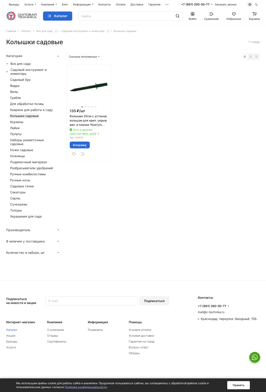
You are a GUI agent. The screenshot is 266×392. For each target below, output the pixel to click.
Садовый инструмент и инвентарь (29, 72)
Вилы (14, 92)
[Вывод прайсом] (256, 57)
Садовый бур (20, 80)
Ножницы (17, 156)
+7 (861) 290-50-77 (195, 4)
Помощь (135, 322)
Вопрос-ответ (139, 347)
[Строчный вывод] (251, 57)
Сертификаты (56, 341)
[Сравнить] (83, 154)
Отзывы (52, 335)
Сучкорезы (18, 204)
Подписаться (154, 301)
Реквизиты (95, 330)
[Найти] (177, 16)
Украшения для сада (26, 216)
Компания (54, 322)
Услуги (11, 347)
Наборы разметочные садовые (27, 142)
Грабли (15, 98)
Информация (98, 322)
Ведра (14, 86)
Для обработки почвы (27, 104)
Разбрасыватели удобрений (31, 168)
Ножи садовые (21, 150)
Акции (10, 335)
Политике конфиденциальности (86, 387)
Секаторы (18, 192)
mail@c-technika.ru (211, 312)
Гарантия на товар (142, 341)
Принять (238, 385)
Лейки (15, 128)
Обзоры (134, 353)
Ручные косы (20, 180)
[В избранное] (74, 154)
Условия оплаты (140, 330)
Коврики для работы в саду (31, 110)
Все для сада (21, 64)
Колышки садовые (24, 116)
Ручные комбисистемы (28, 174)
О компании (55, 330)
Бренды (11, 341)
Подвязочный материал (28, 162)
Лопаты (16, 134)
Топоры (16, 210)
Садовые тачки (22, 186)
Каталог (12, 330)
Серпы (15, 198)
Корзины (16, 122)
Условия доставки (141, 335)
